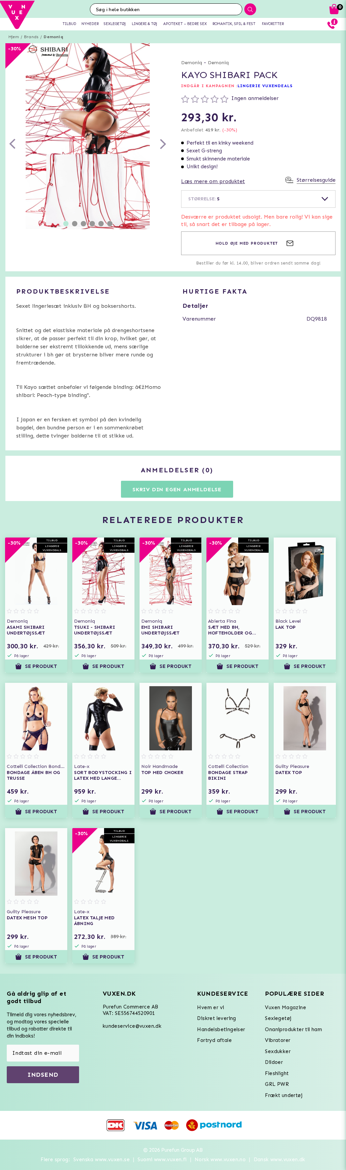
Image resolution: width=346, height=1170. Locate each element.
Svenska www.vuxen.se (101, 1159)
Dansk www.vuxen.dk (279, 1159)
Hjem (13, 36)
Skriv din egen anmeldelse (177, 489)
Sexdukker (278, 1051)
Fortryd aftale (214, 1040)
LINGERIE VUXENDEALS (265, 85)
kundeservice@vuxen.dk (132, 1026)
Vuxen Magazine (285, 1007)
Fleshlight (277, 1073)
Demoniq (53, 36)
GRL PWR (277, 1084)
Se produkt (41, 666)
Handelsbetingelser (221, 1029)
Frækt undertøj (283, 1095)
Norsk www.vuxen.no (220, 1159)
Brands (31, 36)
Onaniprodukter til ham (293, 1029)
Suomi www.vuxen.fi (162, 1159)
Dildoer (274, 1062)
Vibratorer (277, 1040)
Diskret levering (216, 1018)
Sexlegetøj (278, 1018)
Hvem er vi (210, 1007)
